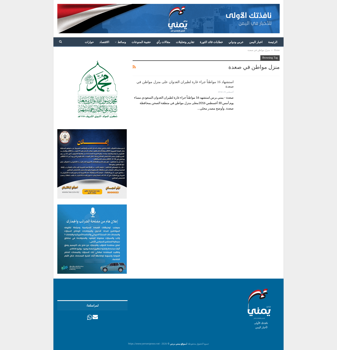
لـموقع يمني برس (178, 343)
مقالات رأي (163, 42)
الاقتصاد (104, 42)
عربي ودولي (236, 42)
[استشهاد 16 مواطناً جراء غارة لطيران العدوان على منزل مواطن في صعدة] (259, 93)
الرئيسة (272, 42)
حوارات (89, 42)
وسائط (122, 42)
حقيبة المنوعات (141, 42)
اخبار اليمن (256, 42)
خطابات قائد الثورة (211, 42)
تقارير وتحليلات (185, 42)
